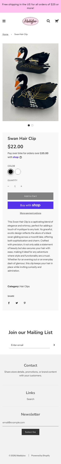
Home (5, 34)
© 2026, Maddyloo (17, 455)
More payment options (30, 213)
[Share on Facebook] (9, 302)
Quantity (12, 180)
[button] (29, 125)
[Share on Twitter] (17, 302)
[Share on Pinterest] (24, 302)
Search (30, 399)
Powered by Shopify (40, 455)
